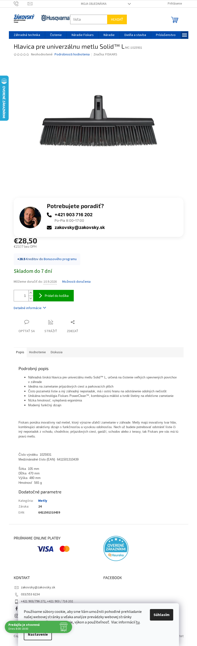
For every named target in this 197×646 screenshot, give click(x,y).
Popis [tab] (20, 352)
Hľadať (117, 19)
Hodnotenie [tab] (37, 352)
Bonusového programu (60, 259)
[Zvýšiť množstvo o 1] (30, 293)
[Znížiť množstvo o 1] (30, 298)
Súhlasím (162, 614)
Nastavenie (38, 634)
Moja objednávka (93, 4)
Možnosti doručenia (76, 282)
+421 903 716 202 (73, 214)
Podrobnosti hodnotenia (72, 54)
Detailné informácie (28, 308)
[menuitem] (27, 35)
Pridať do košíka (57, 295)
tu (138, 622)
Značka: (105, 54)
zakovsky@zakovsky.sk (80, 227)
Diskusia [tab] (56, 352)
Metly (42, 500)
